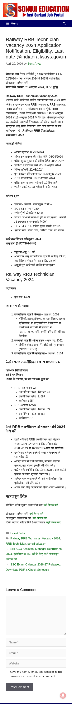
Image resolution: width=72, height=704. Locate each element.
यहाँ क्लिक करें (51, 505)
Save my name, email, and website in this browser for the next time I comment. (36, 674)
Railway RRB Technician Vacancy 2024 (35, 538)
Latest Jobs (17, 533)
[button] (64, 23)
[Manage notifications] (63, 695)
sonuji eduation (36, 543)
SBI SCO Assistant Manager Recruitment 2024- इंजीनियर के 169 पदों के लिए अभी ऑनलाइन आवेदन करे (34, 554)
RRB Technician (16, 543)
